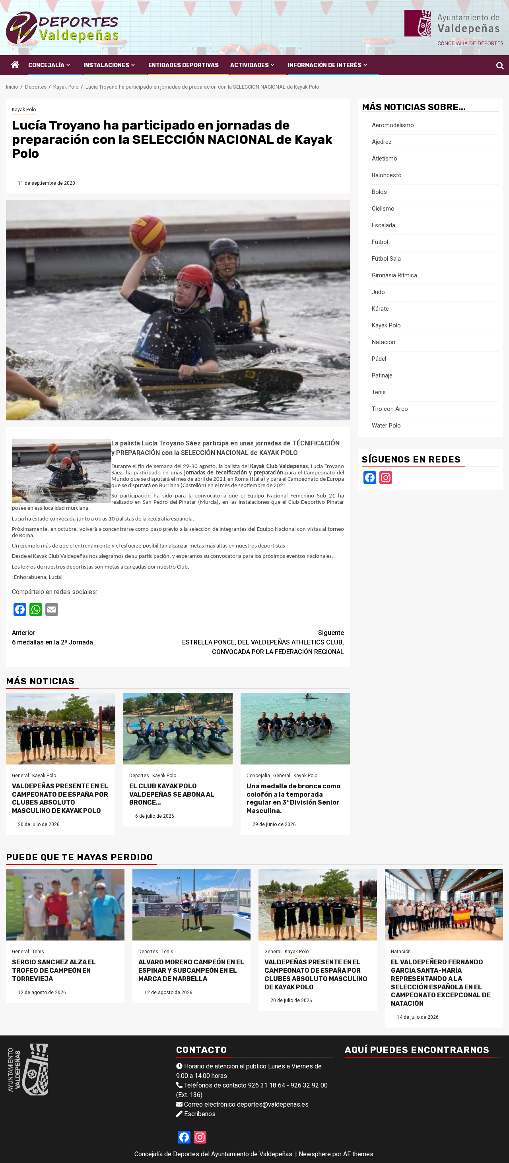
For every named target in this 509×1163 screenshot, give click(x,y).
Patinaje (382, 375)
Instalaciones (106, 65)
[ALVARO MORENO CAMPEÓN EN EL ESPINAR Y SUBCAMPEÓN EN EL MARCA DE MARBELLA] (191, 904)
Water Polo (386, 426)
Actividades (249, 65)
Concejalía (46, 65)
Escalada (383, 225)
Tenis (379, 392)
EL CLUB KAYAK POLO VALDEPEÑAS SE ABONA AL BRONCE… (171, 794)
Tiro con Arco (390, 409)
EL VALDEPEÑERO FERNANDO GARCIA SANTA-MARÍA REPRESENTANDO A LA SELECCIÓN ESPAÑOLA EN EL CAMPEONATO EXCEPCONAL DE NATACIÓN (441, 982)
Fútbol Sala (386, 259)
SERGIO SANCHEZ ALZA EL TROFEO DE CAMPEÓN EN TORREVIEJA (54, 970)
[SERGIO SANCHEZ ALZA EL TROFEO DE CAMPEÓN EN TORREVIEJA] (65, 904)
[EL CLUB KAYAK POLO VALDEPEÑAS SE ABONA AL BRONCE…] (178, 728)
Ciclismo (383, 209)
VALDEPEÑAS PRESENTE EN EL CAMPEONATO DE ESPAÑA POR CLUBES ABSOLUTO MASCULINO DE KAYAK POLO (60, 798)
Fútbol (380, 242)
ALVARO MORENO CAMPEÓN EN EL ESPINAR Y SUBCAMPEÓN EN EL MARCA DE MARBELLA (191, 970)
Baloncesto (387, 175)
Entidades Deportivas (183, 65)
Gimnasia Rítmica (394, 275)
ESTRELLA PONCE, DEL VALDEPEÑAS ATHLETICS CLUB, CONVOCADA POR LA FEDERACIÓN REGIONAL (263, 642)
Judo (378, 292)
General (20, 775)
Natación (383, 342)
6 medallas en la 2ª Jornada (52, 637)
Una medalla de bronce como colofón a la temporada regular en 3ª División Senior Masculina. (293, 798)
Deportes (139, 775)
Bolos (379, 192)
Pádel (379, 359)
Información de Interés (324, 65)
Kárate (380, 309)
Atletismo (384, 159)
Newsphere (315, 1154)
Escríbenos (200, 1114)
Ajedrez (382, 142)
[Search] (497, 65)
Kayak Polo (24, 109)
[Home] (15, 65)
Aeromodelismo (393, 125)
